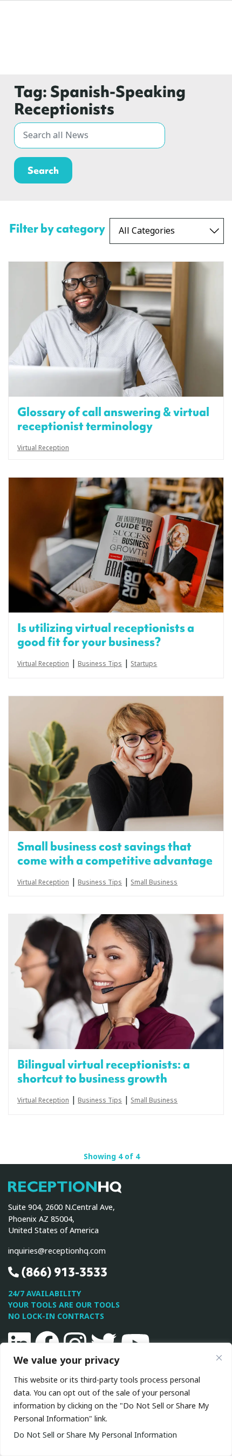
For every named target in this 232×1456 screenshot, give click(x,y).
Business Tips (100, 664)
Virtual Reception (43, 448)
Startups (144, 664)
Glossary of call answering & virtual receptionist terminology (113, 419)
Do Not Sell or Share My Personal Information (95, 1435)
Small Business (154, 883)
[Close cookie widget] (219, 1358)
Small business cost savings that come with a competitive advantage (115, 854)
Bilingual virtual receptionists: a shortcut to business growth (103, 1072)
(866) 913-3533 (63, 1272)
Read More (116, 329)
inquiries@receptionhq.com (57, 1251)
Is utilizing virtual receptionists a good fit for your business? (105, 635)
